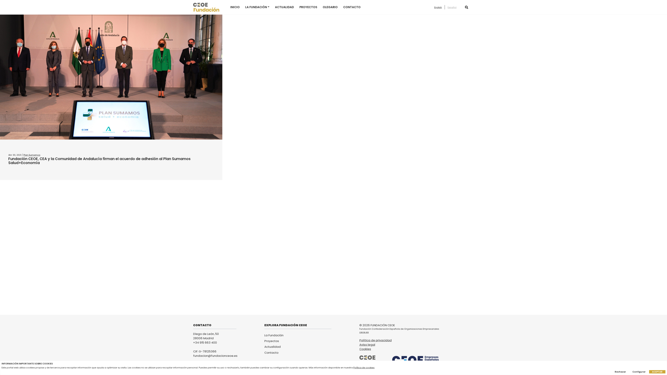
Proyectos (308, 7)
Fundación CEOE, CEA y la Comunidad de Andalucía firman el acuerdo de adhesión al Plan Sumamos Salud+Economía (99, 160)
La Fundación (256, 7)
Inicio (235, 7)
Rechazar (620, 371)
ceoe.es (364, 332)
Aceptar (657, 371)
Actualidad (284, 7)
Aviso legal (367, 345)
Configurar (639, 371)
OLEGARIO (330, 7)
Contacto (352, 7)
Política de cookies (363, 367)
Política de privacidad (375, 340)
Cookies (365, 349)
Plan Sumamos (31, 154)
